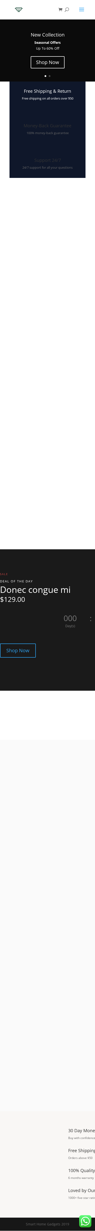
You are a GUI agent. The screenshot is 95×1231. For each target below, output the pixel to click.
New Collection (48, 34)
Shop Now (47, 62)
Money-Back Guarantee (47, 126)
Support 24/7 (47, 160)
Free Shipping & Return (47, 91)
